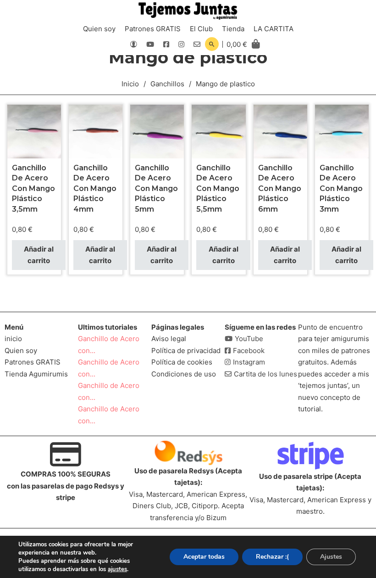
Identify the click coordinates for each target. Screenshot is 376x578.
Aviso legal (168, 338)
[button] (39, 255)
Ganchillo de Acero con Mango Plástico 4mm (94, 188)
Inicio (130, 83)
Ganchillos (167, 83)
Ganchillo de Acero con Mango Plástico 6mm (279, 188)
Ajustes (331, 556)
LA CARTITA (273, 28)
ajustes (117, 569)
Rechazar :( (272, 556)
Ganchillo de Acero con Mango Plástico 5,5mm (217, 188)
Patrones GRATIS (153, 28)
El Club (201, 28)
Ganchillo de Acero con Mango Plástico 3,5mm (33, 188)
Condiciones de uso (183, 374)
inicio (13, 338)
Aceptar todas (204, 556)
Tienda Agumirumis (36, 374)
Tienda (233, 28)
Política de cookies (181, 362)
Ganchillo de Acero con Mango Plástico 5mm (156, 188)
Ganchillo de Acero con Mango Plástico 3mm (341, 188)
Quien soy (99, 28)
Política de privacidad (186, 350)
